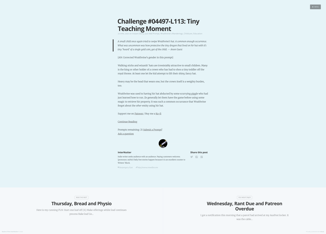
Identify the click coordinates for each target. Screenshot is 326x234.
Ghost (322, 231)
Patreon (139, 113)
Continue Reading (127, 121)
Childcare (188, 33)
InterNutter (124, 152)
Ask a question (126, 133)
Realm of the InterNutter (10, 231)
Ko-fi (158, 113)
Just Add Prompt (152, 33)
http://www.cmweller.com (148, 167)
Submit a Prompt (152, 129)
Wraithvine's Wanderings (171, 33)
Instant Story (138, 33)
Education (197, 33)
